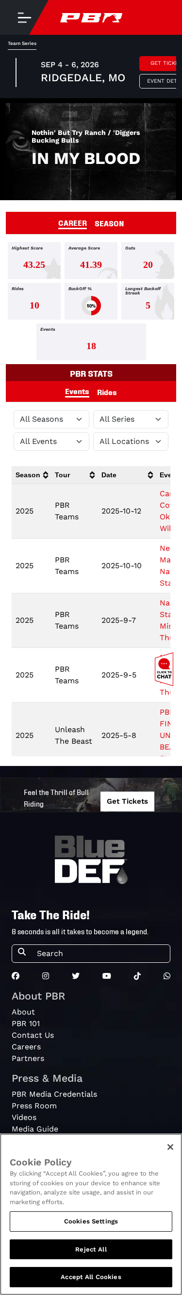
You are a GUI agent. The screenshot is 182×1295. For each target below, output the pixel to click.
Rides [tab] (107, 392)
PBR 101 (26, 1023)
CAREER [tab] (72, 222)
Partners (28, 1058)
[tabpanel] (91, 303)
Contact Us (33, 1035)
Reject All (90, 1249)
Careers (26, 1046)
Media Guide (35, 1128)
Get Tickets (127, 801)
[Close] (170, 1147)
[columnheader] (31, 475)
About (23, 1011)
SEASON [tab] (109, 223)
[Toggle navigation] (24, 17)
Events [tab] (77, 391)
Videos (24, 1117)
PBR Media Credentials (54, 1094)
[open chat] (166, 669)
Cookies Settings (91, 1221)
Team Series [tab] (22, 43)
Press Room (34, 1105)
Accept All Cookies (91, 1276)
